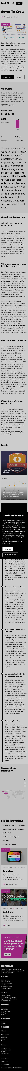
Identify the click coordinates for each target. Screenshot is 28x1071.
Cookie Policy (6, 543)
